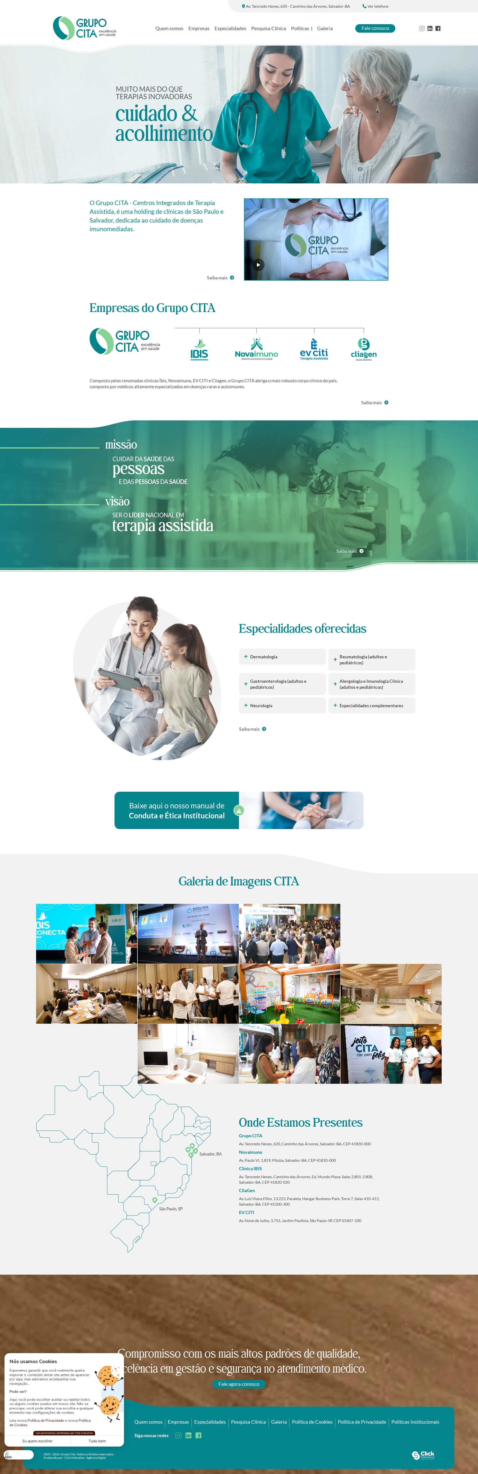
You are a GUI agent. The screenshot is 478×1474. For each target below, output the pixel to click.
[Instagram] (422, 28)
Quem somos (169, 28)
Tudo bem (97, 1441)
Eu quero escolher (37, 1441)
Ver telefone (377, 6)
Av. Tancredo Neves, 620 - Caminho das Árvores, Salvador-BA (298, 6)
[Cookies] (19, 1454)
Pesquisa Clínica (268, 28)
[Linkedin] (430, 28)
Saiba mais (217, 277)
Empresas (199, 28)
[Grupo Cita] (84, 28)
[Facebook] (438, 28)
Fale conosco (375, 28)
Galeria (325, 28)
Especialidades (230, 28)
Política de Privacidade (46, 1420)
